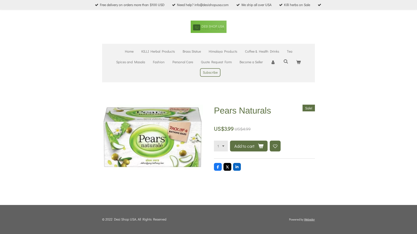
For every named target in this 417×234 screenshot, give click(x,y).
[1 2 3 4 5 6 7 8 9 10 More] (221, 146)
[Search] (285, 61)
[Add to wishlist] (275, 146)
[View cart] (298, 62)
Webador (309, 219)
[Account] (273, 62)
